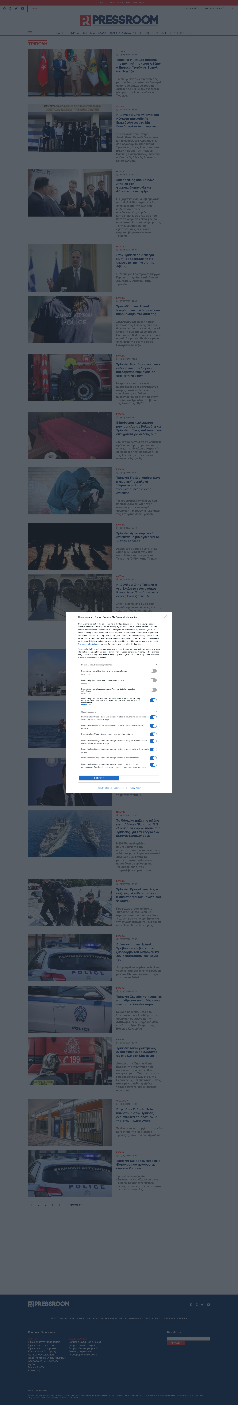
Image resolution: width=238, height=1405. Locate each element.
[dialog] (119, 702)
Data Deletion (103, 788)
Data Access (119, 788)
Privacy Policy (135, 788)
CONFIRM (99, 778)
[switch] (153, 671)
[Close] (166, 617)
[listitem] (119, 664)
